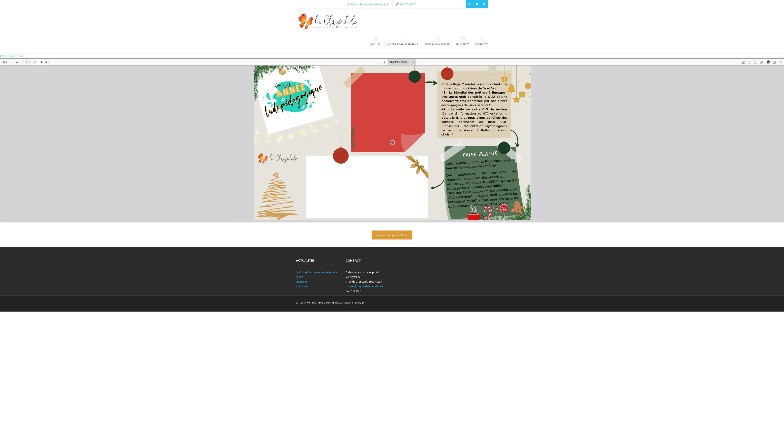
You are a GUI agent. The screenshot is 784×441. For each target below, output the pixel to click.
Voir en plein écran (12, 56)
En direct (462, 44)
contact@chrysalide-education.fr (370, 4)
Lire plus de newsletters (392, 235)
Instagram (302, 286)
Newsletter (302, 281)
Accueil (375, 44)
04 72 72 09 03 (407, 4)
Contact (481, 44)
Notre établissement (402, 44)
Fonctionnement (437, 44)
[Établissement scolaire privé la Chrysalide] (328, 22)
